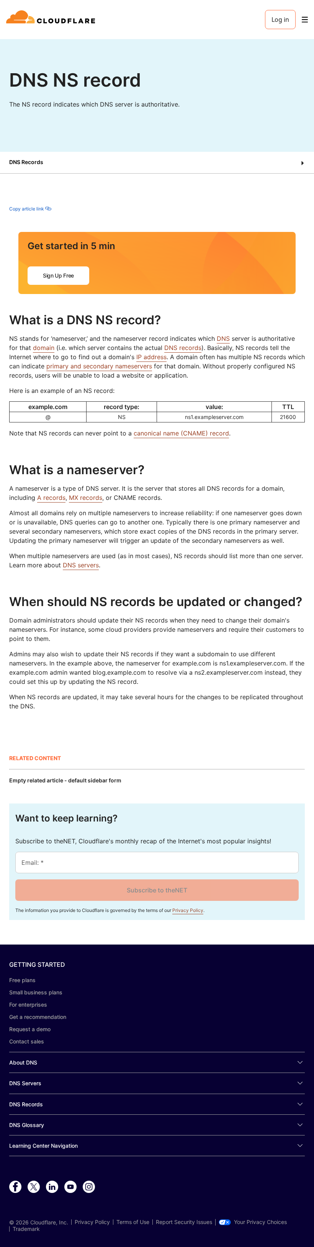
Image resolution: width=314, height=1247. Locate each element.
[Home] (52, 19)
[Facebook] (15, 1187)
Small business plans (35, 992)
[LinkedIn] (52, 1187)
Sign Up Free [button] (58, 275)
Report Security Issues (184, 1222)
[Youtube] (70, 1187)
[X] (34, 1187)
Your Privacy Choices (260, 1222)
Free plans (22, 980)
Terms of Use (132, 1222)
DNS (223, 338)
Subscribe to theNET (157, 890)
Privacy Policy (187, 910)
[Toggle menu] (305, 19)
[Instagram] (89, 1187)
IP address (151, 357)
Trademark (26, 1229)
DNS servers (81, 565)
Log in (280, 19)
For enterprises (28, 1004)
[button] (157, 163)
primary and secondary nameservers (99, 366)
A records (51, 497)
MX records (85, 497)
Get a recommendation (37, 1017)
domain (43, 348)
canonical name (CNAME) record (181, 433)
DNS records (182, 348)
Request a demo (30, 1029)
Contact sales (26, 1041)
